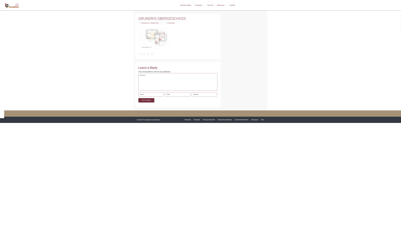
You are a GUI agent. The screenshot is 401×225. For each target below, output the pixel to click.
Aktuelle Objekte (185, 5)
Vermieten (197, 120)
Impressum (254, 120)
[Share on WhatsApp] (148, 54)
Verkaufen (187, 120)
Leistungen (198, 5)
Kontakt (232, 5)
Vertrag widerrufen (209, 120)
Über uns (210, 5)
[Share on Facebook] (139, 54)
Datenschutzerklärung (225, 120)
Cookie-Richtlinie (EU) (241, 120)
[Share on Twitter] (144, 54)
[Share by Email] (152, 54)
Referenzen (220, 5)
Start (262, 120)
